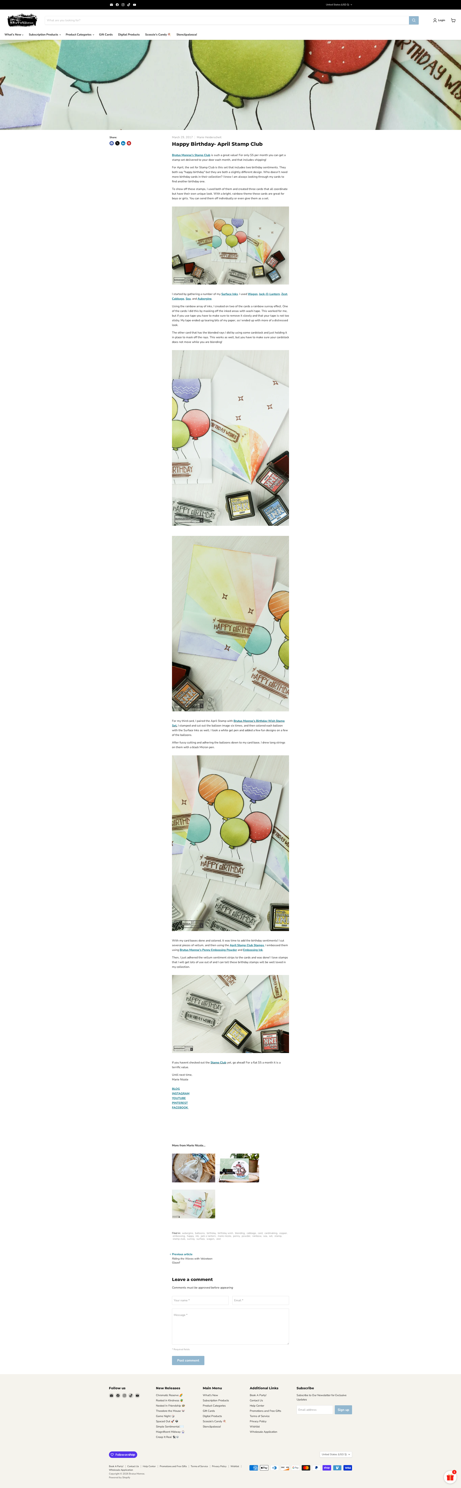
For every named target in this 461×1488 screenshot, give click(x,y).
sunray (190, 1239)
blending (240, 1233)
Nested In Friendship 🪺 (170, 1405)
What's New (13, 35)
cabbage (251, 1233)
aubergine (187, 1233)
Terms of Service (260, 1416)
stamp (277, 1236)
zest (218, 1239)
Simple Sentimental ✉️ (170, 1426)
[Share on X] (117, 143)
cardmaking (271, 1233)
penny (236, 1236)
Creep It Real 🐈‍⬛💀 (167, 1437)
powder (246, 1236)
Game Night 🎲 (165, 1416)
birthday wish (225, 1233)
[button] (440, 20)
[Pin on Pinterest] (129, 143)
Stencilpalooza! (186, 35)
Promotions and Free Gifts (265, 1411)
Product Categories (79, 35)
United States (337, 4)
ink (197, 1236)
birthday (211, 1233)
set (270, 1236)
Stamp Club (218, 1063)
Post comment (188, 1360)
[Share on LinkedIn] (123, 143)
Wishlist (255, 1426)
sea (265, 1236)
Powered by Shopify (119, 1477)
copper (283, 1233)
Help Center (257, 1405)
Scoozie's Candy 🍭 (158, 35)
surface (200, 1239)
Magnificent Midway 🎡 (170, 1432)
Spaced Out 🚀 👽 (167, 1421)
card (260, 1233)
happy (190, 1236)
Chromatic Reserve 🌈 (169, 1395)
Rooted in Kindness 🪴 (169, 1400)
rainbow (256, 1236)
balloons (200, 1233)
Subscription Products (44, 35)
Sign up (343, 1410)
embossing (179, 1236)
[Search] (414, 20)
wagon (210, 1239)
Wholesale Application (263, 1432)
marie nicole (224, 1236)
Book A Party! (258, 1395)
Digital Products (129, 35)
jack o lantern (208, 1236)
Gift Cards (106, 35)
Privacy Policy (258, 1421)
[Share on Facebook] (111, 143)
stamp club (179, 1239)
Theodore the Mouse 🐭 (170, 1411)
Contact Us (256, 1400)
